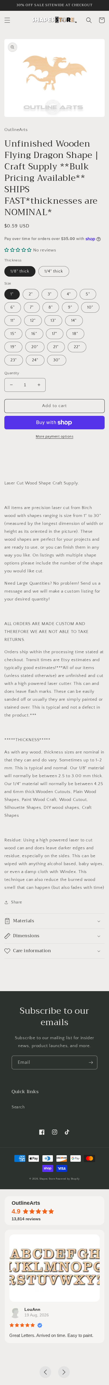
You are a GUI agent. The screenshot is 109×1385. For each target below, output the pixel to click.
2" (31, 294)
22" (77, 347)
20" (34, 347)
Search (18, 1107)
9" (70, 307)
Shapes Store (47, 1179)
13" (53, 320)
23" (13, 360)
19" (13, 347)
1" (12, 294)
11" (12, 320)
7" (32, 307)
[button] (7, 20)
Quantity (11, 373)
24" (35, 360)
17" (54, 333)
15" (13, 333)
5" (88, 294)
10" (90, 307)
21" (56, 347)
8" (51, 307)
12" (33, 320)
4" (69, 294)
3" (50, 294)
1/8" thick (19, 271)
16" (34, 333)
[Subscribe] (90, 1062)
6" (12, 307)
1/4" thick (53, 271)
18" (75, 333)
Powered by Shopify (68, 1179)
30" (56, 360)
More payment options (54, 436)
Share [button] (16, 902)
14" (74, 320)
